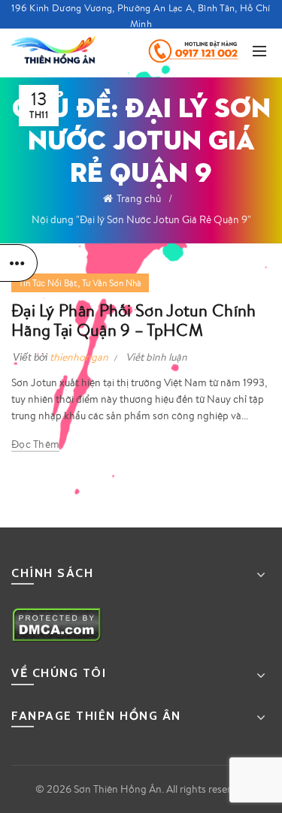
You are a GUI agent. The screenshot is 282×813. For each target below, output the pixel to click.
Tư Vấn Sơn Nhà (111, 283)
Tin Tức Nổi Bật (48, 283)
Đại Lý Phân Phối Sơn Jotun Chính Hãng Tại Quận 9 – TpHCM (133, 319)
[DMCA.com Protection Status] (56, 623)
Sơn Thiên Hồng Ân (118, 789)
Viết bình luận (156, 357)
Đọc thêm (35, 444)
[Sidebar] (19, 263)
